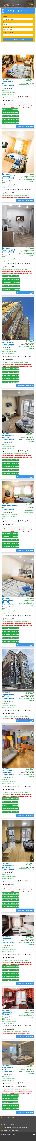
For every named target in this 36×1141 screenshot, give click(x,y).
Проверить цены (18, 39)
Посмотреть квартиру (24, 126)
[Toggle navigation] (32, 4)
